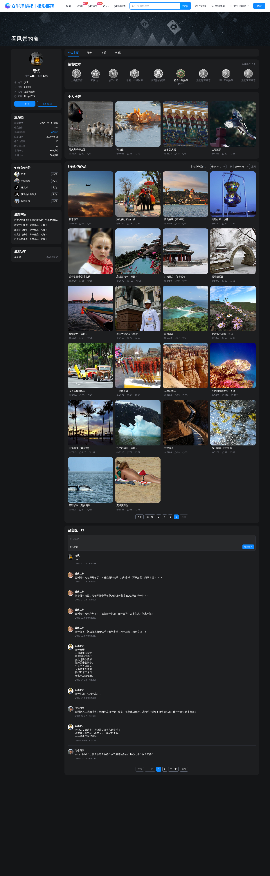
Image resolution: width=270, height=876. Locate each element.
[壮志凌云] (90, 194)
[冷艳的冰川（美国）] (138, 423)
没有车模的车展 (77, 390)
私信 (49, 103)
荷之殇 (120, 149)
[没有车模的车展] (90, 365)
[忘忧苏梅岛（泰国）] (138, 251)
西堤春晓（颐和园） (175, 219)
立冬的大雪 (170, 149)
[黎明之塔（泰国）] (90, 308)
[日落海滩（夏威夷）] (90, 423)
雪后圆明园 (218, 276)
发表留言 (248, 546)
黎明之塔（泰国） (78, 333)
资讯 (106, 6)
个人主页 (73, 52)
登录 (259, 6)
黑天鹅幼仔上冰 (77, 149)
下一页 (173, 769)
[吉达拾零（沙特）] (233, 194)
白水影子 (79, 645)
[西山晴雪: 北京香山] (233, 423)
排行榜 (92, 6)
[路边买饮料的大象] (138, 194)
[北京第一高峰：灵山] (233, 308)
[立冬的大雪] (185, 124)
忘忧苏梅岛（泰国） (127, 276)
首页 (68, 6)
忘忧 (77, 555)
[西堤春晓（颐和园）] (185, 194)
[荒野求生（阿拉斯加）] (90, 480)
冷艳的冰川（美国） (127, 448)
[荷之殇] (138, 124)
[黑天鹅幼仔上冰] (90, 124)
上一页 (150, 516)
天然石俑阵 (170, 390)
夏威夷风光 (122, 505)
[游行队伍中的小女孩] (90, 251)
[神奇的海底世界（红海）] (233, 365)
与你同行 (79, 707)
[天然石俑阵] (185, 365)
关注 (30, 76)
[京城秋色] (185, 423)
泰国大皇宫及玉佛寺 (127, 333)
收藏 (118, 52)
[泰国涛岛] (185, 308)
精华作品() (199, 166)
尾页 (184, 516)
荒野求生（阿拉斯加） (81, 505)
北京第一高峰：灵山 (222, 333)
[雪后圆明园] (233, 251)
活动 (80, 6)
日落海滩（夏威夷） (79, 448)
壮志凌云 (73, 219)
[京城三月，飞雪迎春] (185, 251)
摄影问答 (120, 6)
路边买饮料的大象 (126, 219)
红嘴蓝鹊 (216, 149)
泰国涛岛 (169, 333)
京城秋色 (169, 448)
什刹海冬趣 (122, 390)
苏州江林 (79, 573)
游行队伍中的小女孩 (79, 276)
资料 (90, 52)
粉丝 (43, 76)
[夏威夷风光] (138, 480)
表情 (75, 546)
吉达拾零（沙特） (221, 219)
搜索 (185, 6)
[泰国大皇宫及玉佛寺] (138, 308)
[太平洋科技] (19, 6)
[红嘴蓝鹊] (233, 124)
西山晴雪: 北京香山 (222, 448)
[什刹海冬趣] (138, 365)
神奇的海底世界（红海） (225, 390)
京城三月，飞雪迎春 (175, 276)
